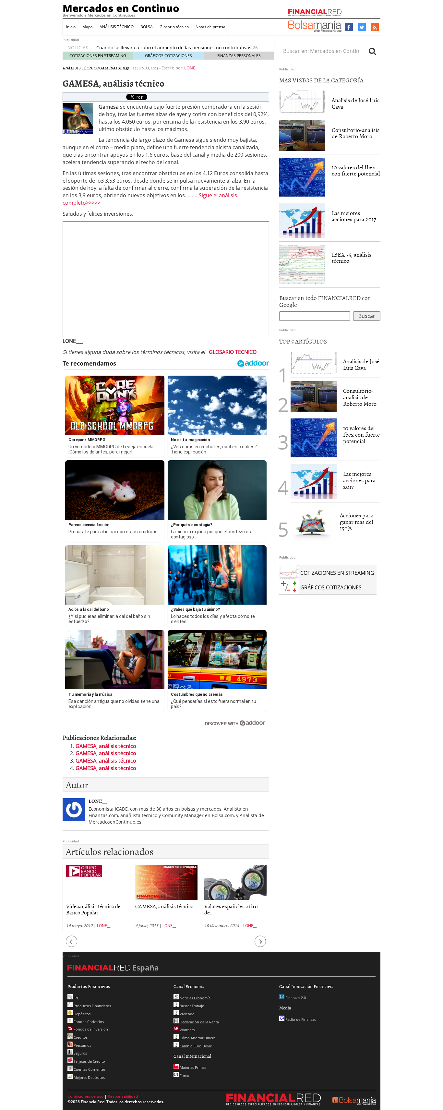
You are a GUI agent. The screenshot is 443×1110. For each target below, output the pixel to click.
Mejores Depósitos (89, 1077)
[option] (97, 898)
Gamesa (107, 68)
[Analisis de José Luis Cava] (302, 101)
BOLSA (146, 27)
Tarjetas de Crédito (89, 1061)
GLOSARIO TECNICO (233, 352)
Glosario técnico (174, 27)
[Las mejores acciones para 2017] (302, 220)
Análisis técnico (81, 68)
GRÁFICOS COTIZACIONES (168, 55)
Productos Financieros (92, 1005)
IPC (76, 997)
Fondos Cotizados (88, 1021)
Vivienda (186, 1013)
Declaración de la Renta (199, 1022)
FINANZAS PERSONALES (239, 55)
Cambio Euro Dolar (195, 1046)
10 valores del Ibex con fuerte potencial (356, 170)
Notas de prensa (210, 27)
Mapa (87, 27)
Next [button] (260, 944)
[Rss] (375, 27)
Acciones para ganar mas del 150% (356, 522)
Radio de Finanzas (300, 1019)
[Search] (372, 50)
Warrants (187, 1029)
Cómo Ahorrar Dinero (197, 1037)
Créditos (80, 1037)
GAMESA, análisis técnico (106, 746)
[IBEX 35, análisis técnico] (302, 264)
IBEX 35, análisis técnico (351, 257)
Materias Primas (192, 1067)
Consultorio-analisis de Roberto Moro (355, 133)
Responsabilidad (123, 1096)
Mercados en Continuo (121, 8)
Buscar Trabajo (191, 1005)
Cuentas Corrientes (89, 1069)
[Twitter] (361, 27)
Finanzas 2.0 (295, 997)
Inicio (71, 27)
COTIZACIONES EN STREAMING (97, 55)
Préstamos (82, 1045)
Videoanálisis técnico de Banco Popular (93, 909)
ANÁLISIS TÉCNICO (117, 27)
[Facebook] (348, 27)
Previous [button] (71, 944)
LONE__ (191, 68)
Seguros (80, 1053)
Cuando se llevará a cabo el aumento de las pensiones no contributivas (173, 47)
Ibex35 (122, 68)
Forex (184, 1075)
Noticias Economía (194, 997)
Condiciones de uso (85, 1096)
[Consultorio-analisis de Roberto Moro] (302, 135)
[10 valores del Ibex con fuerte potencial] (302, 177)
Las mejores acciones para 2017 (354, 216)
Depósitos (81, 1013)
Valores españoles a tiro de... (230, 909)
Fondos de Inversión (90, 1029)
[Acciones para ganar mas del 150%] (312, 525)
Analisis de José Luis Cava (355, 103)
